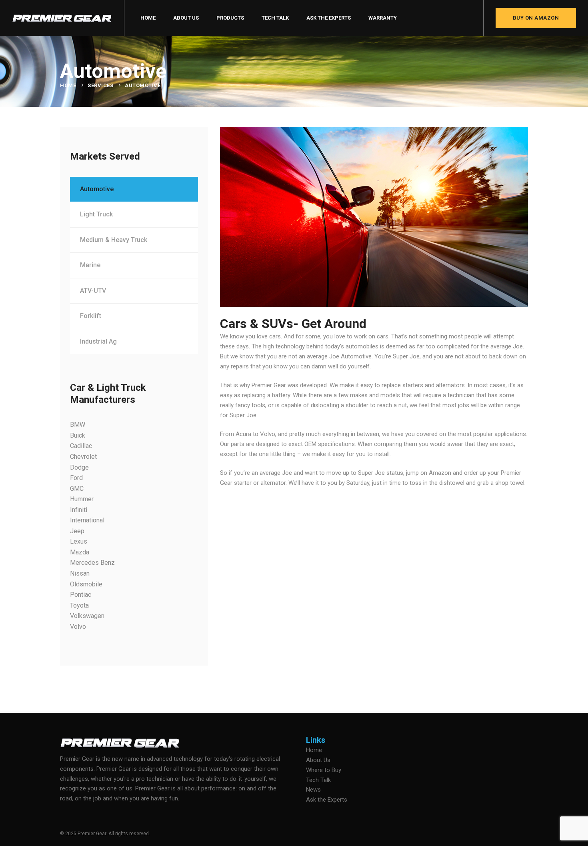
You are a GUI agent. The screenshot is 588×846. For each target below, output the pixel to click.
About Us (318, 760)
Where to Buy (323, 770)
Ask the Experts (326, 799)
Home (68, 85)
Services (100, 85)
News (313, 789)
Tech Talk (318, 780)
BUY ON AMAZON (536, 18)
